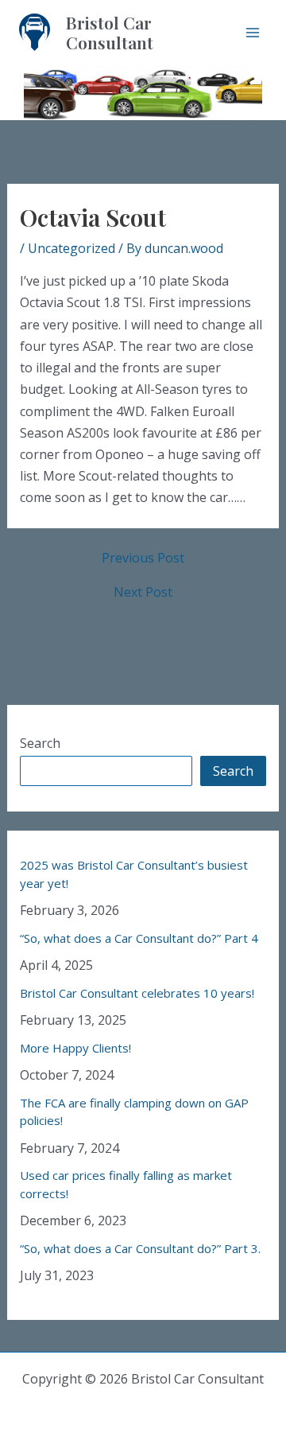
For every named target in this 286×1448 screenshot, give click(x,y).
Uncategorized (71, 248)
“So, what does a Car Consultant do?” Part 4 (139, 938)
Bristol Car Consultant (109, 32)
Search (40, 743)
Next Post (143, 592)
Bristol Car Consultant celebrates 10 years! (137, 993)
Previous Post (143, 557)
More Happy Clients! (75, 1048)
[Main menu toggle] (252, 32)
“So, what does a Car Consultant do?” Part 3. (140, 1248)
